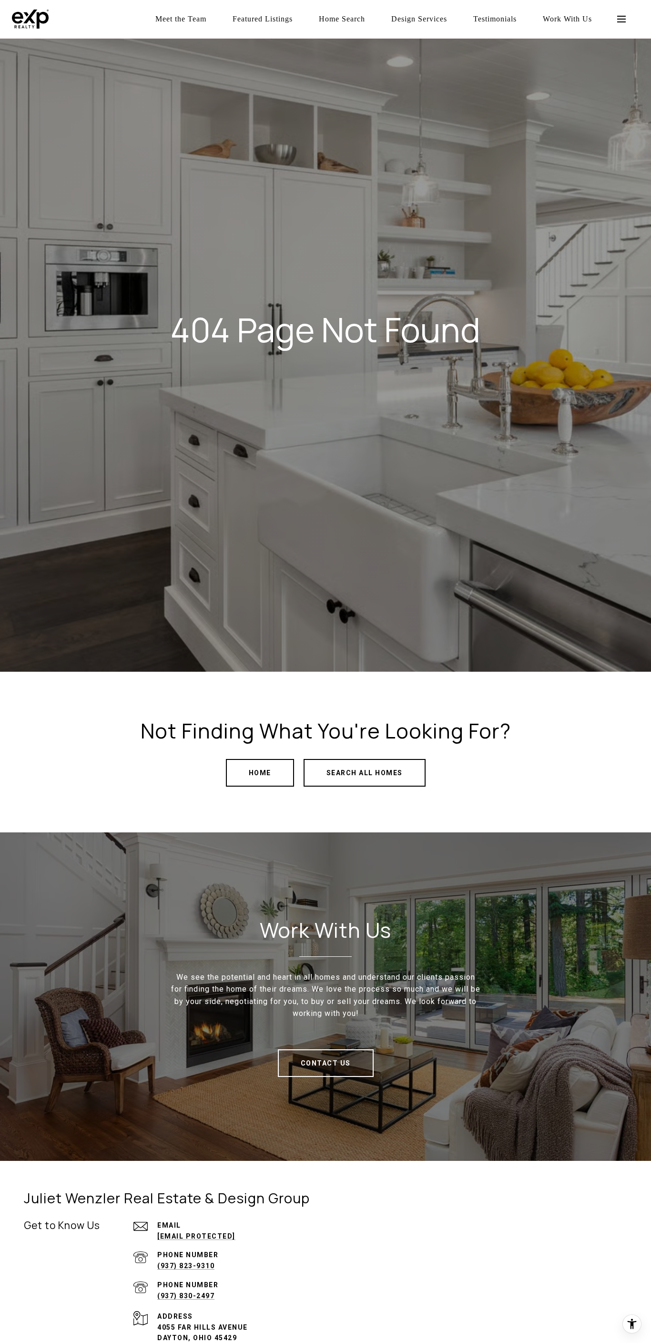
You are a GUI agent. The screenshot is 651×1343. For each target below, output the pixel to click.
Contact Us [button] (326, 1063)
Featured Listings (263, 19)
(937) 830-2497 (185, 1296)
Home (260, 773)
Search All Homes (364, 773)
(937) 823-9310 (185, 1266)
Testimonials (495, 19)
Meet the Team (180, 19)
